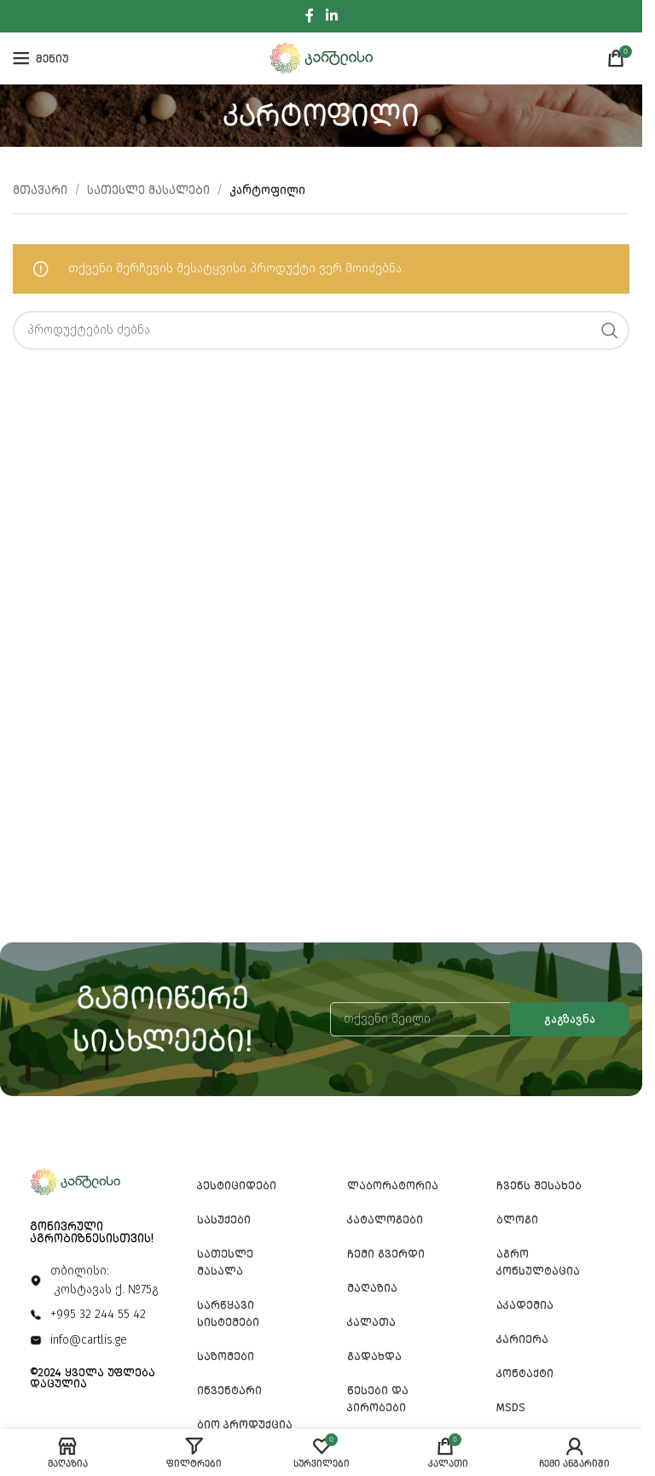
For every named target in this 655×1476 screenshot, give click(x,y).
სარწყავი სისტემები (228, 1313)
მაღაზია (372, 1287)
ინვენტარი (229, 1390)
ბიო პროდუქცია (245, 1424)
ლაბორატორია (392, 1185)
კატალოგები (385, 1219)
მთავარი (40, 190)
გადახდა (374, 1356)
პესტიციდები (236, 1185)
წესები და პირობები (378, 1399)
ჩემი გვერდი (386, 1253)
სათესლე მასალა (225, 1262)
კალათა (371, 1322)
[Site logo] (321, 57)
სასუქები (224, 1219)
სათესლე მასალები (148, 190)
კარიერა (522, 1339)
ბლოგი (517, 1219)
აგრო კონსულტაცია (538, 1262)
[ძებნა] (609, 330)
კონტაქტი (525, 1373)
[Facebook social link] (309, 16)
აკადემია (525, 1304)
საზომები (225, 1356)
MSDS (510, 1407)
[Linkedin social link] (331, 16)
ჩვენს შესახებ (539, 1185)
